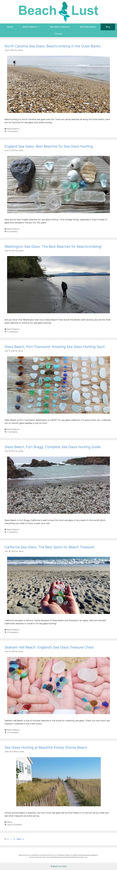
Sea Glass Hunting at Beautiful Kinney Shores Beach (46, 747)
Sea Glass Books (88, 27)
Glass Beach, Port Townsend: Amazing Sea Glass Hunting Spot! (55, 347)
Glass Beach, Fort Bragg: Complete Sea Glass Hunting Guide (53, 447)
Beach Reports (13, 129)
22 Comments (13, 732)
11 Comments (12, 131)
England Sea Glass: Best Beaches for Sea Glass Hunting (49, 146)
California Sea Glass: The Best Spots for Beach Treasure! (49, 547)
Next (20, 839)
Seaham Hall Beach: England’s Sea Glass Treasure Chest (49, 647)
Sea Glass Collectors (60, 27)
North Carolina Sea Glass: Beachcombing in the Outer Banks (53, 46)
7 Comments (12, 432)
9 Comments (12, 231)
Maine (9, 822)
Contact (58, 33)
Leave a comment (14, 825)
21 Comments (12, 632)
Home (10, 27)
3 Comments (12, 532)
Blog (108, 27)
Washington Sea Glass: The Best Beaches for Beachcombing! (53, 246)
